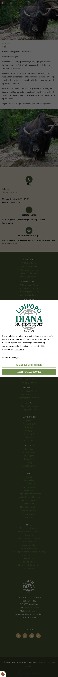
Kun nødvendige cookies (29, 365)
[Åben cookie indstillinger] (3, 674)
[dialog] (29, 338)
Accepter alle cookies (29, 372)
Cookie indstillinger (10, 357)
